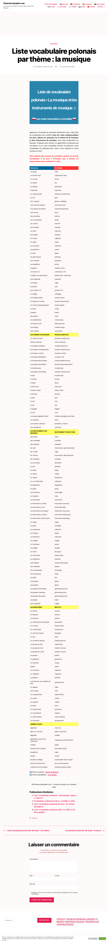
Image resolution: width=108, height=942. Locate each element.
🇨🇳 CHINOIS (91, 7)
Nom (32, 875)
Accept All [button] (102, 938)
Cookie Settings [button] (93, 938)
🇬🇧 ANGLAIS (64, 4)
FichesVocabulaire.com (14, 3)
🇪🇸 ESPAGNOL (87, 4)
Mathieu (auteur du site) (45, 66)
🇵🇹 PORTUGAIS (99, 4)
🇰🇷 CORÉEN (73, 7)
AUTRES (100, 7)
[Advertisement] (54, 23)
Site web (32, 884)
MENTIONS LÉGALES (74, 922)
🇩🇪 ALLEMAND (75, 4)
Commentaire (34, 859)
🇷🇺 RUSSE (82, 7)
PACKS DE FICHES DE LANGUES (81, 919)
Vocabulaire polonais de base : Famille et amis (54, 801)
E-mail (57, 875)
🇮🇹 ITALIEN (51, 7)
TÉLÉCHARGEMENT (51, 4)
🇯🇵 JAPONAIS (61, 7)
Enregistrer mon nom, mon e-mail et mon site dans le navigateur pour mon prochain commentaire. (54, 893)
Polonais (54, 43)
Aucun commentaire (68, 66)
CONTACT (61, 919)
